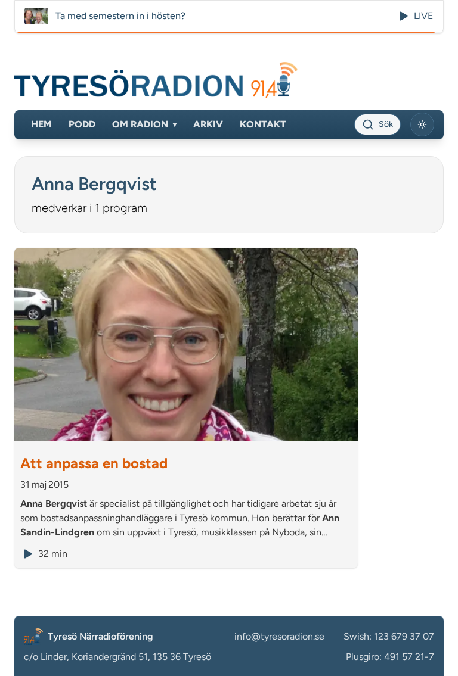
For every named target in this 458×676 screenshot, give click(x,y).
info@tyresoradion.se (279, 636)
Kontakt (263, 124)
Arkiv (208, 124)
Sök (386, 124)
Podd (82, 124)
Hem (41, 124)
